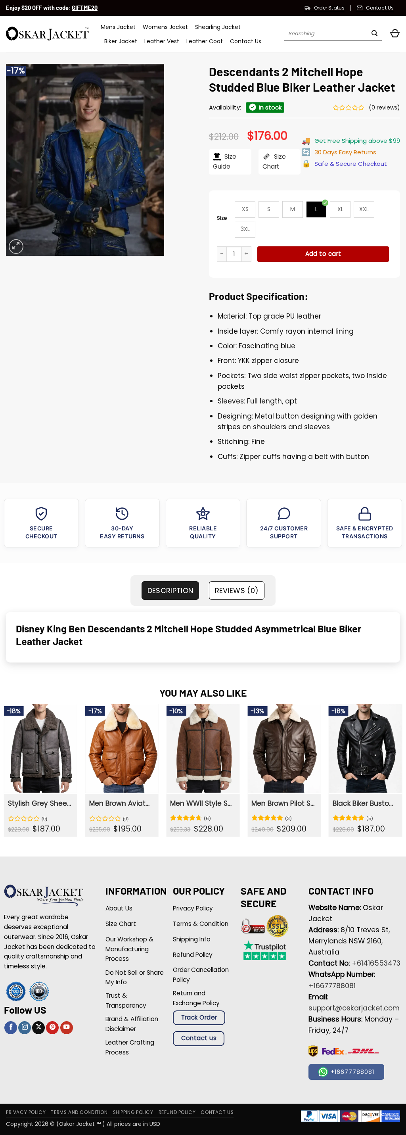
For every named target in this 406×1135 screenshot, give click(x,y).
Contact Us (245, 41)
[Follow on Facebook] (10, 1027)
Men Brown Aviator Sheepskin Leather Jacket (121, 803)
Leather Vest (161, 41)
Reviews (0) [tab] (237, 590)
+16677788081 (332, 986)
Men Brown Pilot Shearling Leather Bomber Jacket (283, 803)
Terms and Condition (79, 1112)
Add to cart (323, 254)
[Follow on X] (38, 1027)
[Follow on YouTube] (66, 1027)
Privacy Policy (26, 1112)
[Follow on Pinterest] (52, 1027)
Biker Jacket (120, 41)
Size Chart (274, 161)
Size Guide (224, 161)
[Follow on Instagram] (24, 1027)
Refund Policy (177, 1112)
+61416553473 (376, 963)
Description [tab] (170, 590)
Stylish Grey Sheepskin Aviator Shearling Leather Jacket (40, 803)
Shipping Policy (133, 1112)
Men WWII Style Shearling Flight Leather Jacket (202, 803)
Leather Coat (204, 41)
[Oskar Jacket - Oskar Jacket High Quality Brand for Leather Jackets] (47, 33)
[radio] (245, 209)
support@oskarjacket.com (354, 1008)
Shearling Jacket (218, 27)
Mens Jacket (118, 27)
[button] (395, 34)
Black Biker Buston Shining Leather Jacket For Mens (365, 803)
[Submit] (374, 34)
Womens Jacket (165, 27)
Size (222, 218)
